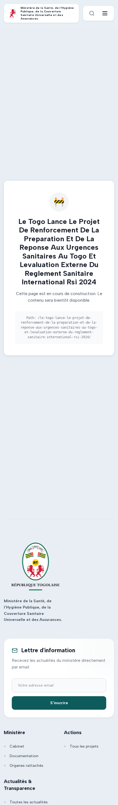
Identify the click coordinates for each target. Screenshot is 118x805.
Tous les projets (84, 746)
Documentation (24, 756)
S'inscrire (59, 703)
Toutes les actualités (29, 802)
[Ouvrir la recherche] (92, 13)
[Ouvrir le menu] (105, 13)
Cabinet (17, 746)
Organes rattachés (26, 765)
